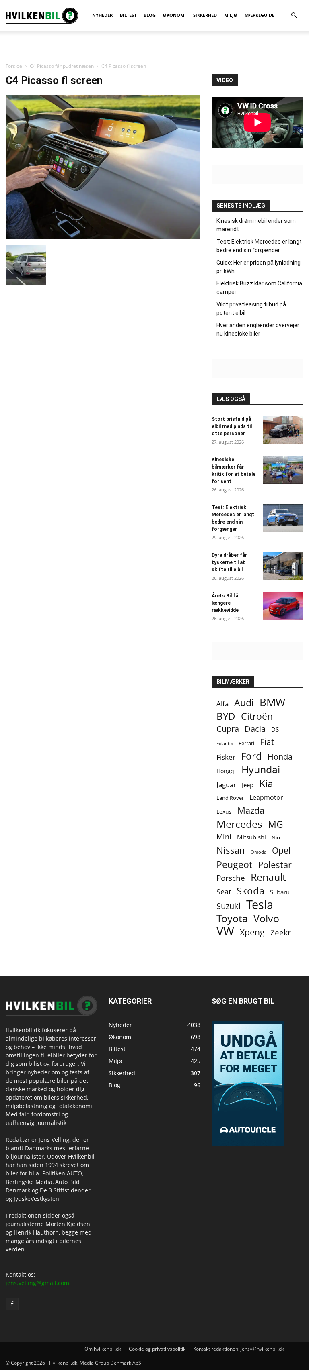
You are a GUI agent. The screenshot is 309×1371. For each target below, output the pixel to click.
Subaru (280, 892)
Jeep (247, 785)
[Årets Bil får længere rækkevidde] (283, 606)
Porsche (230, 878)
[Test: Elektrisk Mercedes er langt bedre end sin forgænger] (283, 518)
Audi (244, 703)
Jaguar (226, 784)
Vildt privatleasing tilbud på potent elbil (251, 308)
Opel (281, 850)
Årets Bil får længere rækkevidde (226, 603)
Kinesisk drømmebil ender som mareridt (256, 225)
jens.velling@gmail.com (37, 1283)
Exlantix (224, 743)
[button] (293, 15)
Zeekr (280, 933)
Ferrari (246, 743)
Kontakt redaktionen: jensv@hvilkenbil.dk (238, 1348)
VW (225, 931)
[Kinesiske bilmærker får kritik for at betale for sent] (283, 470)
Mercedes (239, 824)
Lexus (224, 811)
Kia (266, 783)
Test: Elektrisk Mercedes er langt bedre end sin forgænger (259, 245)
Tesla (259, 904)
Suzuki (228, 906)
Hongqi (226, 771)
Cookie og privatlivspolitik (157, 1348)
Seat (223, 892)
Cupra (227, 729)
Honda (280, 756)
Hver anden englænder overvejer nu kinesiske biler (257, 329)
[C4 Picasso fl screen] (103, 237)
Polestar (275, 864)
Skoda (250, 890)
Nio (276, 837)
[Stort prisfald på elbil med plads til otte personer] (283, 430)
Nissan (230, 850)
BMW (272, 702)
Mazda (250, 810)
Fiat (267, 742)
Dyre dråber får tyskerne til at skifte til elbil (229, 562)
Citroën (257, 716)
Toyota (232, 918)
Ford (251, 756)
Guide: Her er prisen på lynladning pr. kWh (258, 266)
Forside (14, 66)
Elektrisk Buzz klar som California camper (259, 287)
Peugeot (234, 864)
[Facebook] (12, 1304)
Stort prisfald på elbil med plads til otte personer (232, 426)
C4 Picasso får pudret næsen (62, 66)
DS (275, 729)
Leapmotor (266, 797)
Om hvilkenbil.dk (102, 1348)
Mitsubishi (251, 837)
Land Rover (230, 797)
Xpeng (252, 932)
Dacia (255, 729)
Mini (223, 837)
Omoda (258, 852)
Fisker (225, 757)
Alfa (222, 703)
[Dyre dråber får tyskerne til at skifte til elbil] (283, 566)
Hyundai (260, 769)
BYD (225, 716)
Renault (268, 877)
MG (275, 824)
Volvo (266, 918)
